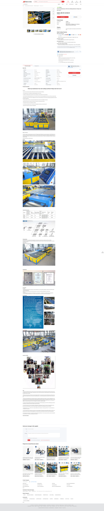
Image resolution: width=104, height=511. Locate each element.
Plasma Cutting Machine (40, 486)
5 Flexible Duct (62, 498)
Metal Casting (24, 483)
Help (66, 4)
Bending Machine (39, 483)
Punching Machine (54, 484)
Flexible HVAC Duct (45, 494)
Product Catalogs (34, 481)
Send (29, 440)
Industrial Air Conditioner (30, 494)
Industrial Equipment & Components (29, 5)
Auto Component (25, 498)
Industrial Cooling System (38, 494)
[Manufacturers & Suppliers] (27, 2)
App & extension (71, 4)
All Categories (25, 4)
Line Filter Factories (38, 498)
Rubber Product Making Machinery (56, 486)
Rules (80, 4)
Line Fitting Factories (45, 498)
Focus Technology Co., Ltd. (47, 507)
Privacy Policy (64, 507)
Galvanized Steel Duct (58, 494)
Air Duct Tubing (51, 494)
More (23, 487)
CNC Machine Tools (39, 484)
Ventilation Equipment (36, 5)
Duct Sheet (51, 498)
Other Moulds (68, 484)
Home (23, 5)
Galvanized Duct (56, 498)
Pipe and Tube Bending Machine (71, 483)
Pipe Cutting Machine (25, 484)
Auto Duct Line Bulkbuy (26, 500)
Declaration (60, 507)
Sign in (80, 2)
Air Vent (24, 494)
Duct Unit (72, 498)
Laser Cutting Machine (69, 486)
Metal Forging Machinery (26, 486)
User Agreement (56, 507)
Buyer (62, 4)
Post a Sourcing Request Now (45, 440)
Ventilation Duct (41, 5)
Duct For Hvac (67, 498)
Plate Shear (53, 483)
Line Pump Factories (32, 498)
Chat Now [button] (74, 75)
